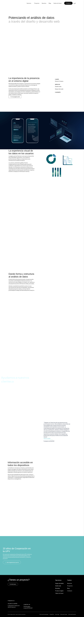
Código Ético (51, 614)
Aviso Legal (57, 614)
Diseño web (58, 585)
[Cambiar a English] (75, 3)
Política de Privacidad (72, 614)
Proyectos (70, 585)
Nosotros (69, 583)
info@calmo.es (11, 600)
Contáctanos (13, 584)
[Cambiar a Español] (74, 3)
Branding (57, 588)
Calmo (59, 593)
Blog (68, 588)
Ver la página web (15, 96)
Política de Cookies (63, 614)
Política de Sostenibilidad (43, 614)
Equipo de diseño (59, 583)
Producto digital (59, 590)
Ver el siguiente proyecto (12, 562)
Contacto (69, 590)
